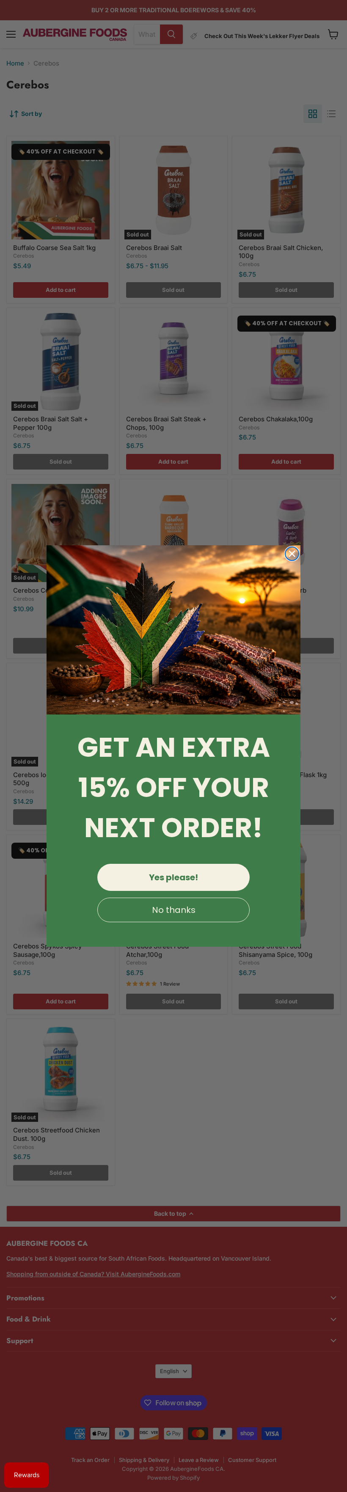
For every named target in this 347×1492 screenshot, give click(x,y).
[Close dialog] (292, 554)
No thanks (174, 910)
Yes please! (173, 877)
